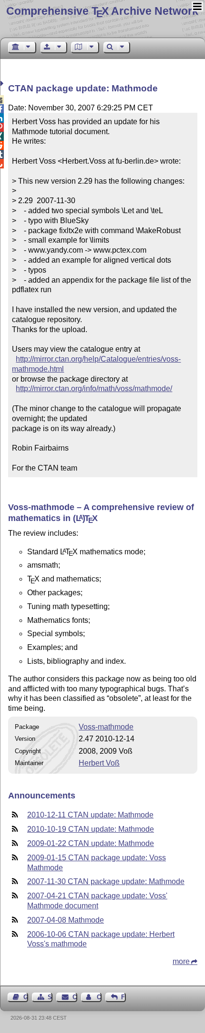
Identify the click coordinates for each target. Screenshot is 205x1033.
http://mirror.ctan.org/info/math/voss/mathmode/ (94, 388)
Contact (74, 997)
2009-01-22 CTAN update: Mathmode (90, 843)
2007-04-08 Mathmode (65, 920)
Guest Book (25, 997)
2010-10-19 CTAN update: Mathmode (90, 829)
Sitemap (50, 997)
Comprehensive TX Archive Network (102, 11)
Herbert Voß (99, 763)
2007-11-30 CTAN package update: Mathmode (105, 881)
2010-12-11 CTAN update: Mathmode (90, 815)
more (181, 961)
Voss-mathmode (106, 727)
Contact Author (99, 997)
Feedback (123, 997)
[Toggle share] (3, 83)
